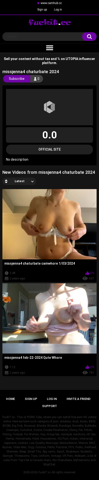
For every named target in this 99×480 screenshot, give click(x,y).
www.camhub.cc (51, 3)
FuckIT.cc (44, 472)
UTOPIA (72, 59)
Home (10, 399)
